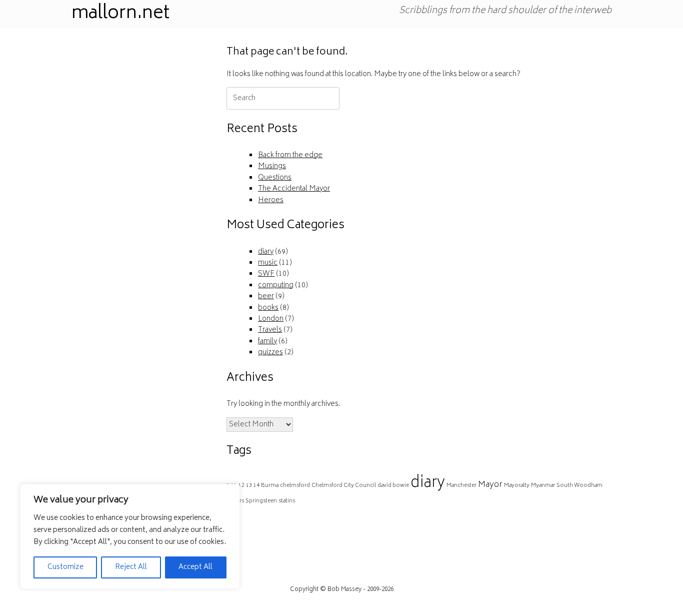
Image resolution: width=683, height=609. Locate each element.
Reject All (131, 567)
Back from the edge (290, 155)
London (271, 319)
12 (241, 485)
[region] (130, 536)
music (268, 263)
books (268, 308)
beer (266, 296)
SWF (266, 274)
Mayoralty (517, 485)
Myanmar (543, 485)
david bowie (393, 485)
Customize (66, 567)
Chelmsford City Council (344, 485)
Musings (272, 166)
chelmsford (295, 485)
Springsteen (261, 501)
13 (249, 485)
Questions (275, 178)
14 (257, 485)
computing (276, 285)
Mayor (490, 485)
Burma (269, 485)
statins (286, 501)
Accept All (195, 567)
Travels (270, 330)
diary (266, 252)
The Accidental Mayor (294, 189)
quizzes (270, 352)
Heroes (271, 200)
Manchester (461, 485)
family (267, 341)
